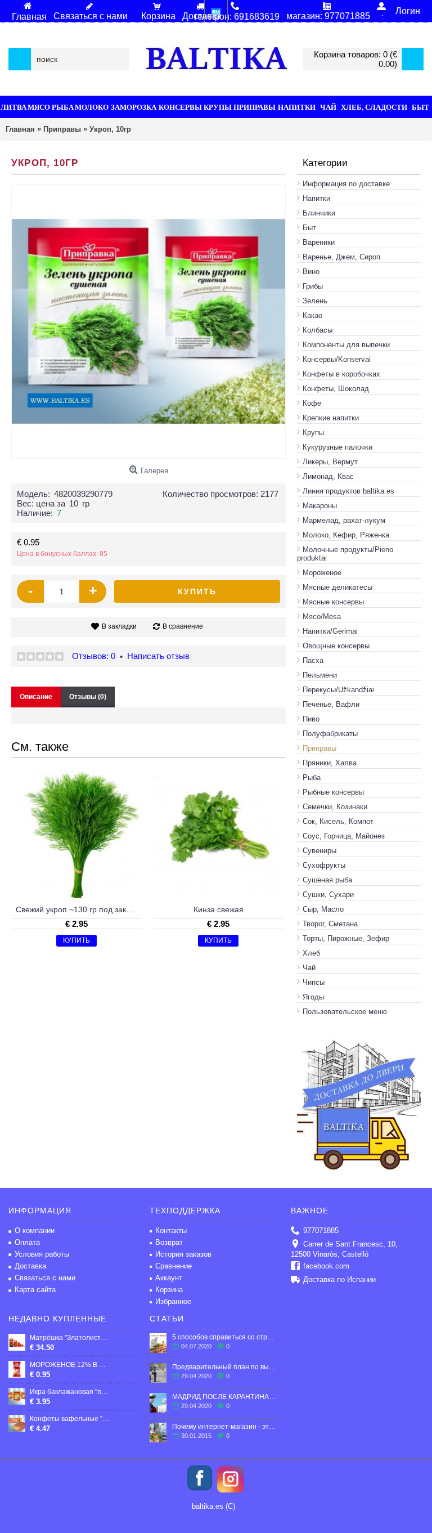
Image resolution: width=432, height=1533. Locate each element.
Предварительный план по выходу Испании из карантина (224, 1367)
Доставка (30, 1266)
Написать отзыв (158, 656)
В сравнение (183, 626)
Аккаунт (168, 1278)
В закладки (119, 626)
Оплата (27, 1242)
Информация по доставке (346, 184)
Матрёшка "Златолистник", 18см (70, 1338)
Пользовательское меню (345, 1011)
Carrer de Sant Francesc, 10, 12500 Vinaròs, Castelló (344, 1249)
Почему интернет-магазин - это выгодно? (224, 1427)
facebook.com (326, 1266)
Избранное (173, 1301)
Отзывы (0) (87, 697)
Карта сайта (35, 1289)
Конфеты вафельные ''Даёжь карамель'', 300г (70, 1419)
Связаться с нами (45, 1278)
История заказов (183, 1254)
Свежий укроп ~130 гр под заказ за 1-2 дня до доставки (78, 909)
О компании (35, 1230)
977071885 (321, 1230)
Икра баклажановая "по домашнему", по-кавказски (70, 1392)
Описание (36, 697)
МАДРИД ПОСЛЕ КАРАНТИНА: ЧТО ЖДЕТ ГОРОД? (224, 1397)
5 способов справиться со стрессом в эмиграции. (224, 1337)
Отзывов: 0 (93, 656)
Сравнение (173, 1266)
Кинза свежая (219, 909)
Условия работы (42, 1254)
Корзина (169, 1289)
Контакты (171, 1230)
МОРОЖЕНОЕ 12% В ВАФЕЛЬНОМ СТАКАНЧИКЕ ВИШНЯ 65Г (70, 1365)
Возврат (169, 1242)
